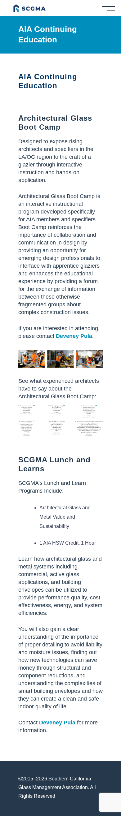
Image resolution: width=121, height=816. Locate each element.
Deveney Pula (74, 336)
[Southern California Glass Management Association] (29, 7)
